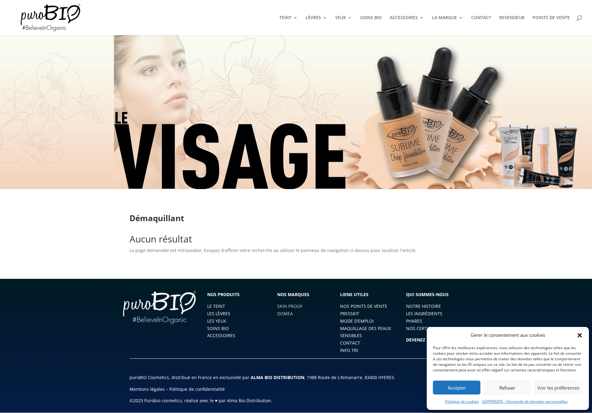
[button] (580, 335)
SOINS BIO (371, 17)
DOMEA (285, 313)
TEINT (285, 17)
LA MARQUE (444, 17)
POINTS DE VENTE (551, 17)
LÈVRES (313, 17)
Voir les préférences (558, 388)
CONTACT (481, 17)
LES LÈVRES (218, 313)
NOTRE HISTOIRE (423, 306)
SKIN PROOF (289, 306)
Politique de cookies (462, 401)
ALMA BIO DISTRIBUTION (277, 377)
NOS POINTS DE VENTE (363, 306)
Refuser (507, 388)
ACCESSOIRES (404, 17)
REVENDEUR (511, 17)
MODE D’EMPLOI (357, 321)
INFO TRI (349, 350)
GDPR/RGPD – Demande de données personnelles (525, 401)
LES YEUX (216, 321)
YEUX (340, 17)
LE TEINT (216, 306)
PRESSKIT (349, 313)
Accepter (457, 388)
